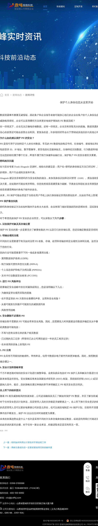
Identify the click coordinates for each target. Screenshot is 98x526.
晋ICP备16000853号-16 (53, 521)
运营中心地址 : (27, 503)
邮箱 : (10, 497)
